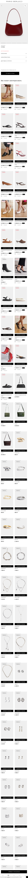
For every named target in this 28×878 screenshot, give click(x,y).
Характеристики (5, 57)
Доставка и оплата (6, 61)
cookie (8, 877)
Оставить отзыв (10, 73)
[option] (14, 23)
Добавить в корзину (7, 103)
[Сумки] (1, 5)
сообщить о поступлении (14, 871)
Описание (4, 53)
